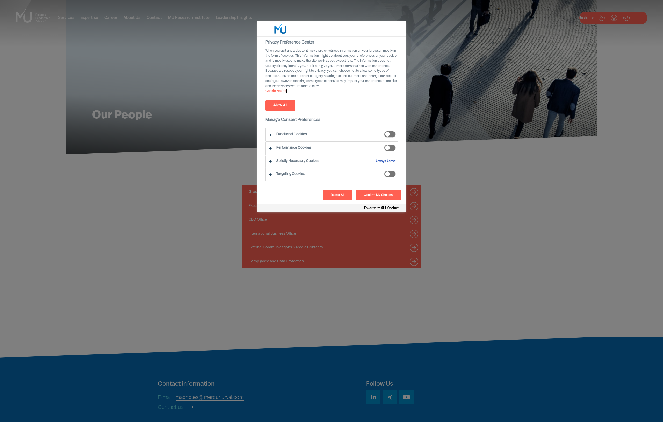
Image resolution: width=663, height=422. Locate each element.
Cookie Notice (275, 91)
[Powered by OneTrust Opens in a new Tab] (383, 209)
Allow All (280, 105)
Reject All (337, 195)
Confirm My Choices (378, 195)
